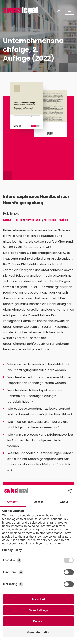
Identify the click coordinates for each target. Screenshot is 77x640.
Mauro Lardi (13, 219)
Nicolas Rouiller (56, 219)
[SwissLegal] (20, 10)
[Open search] (59, 10)
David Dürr (33, 219)
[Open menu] (69, 10)
